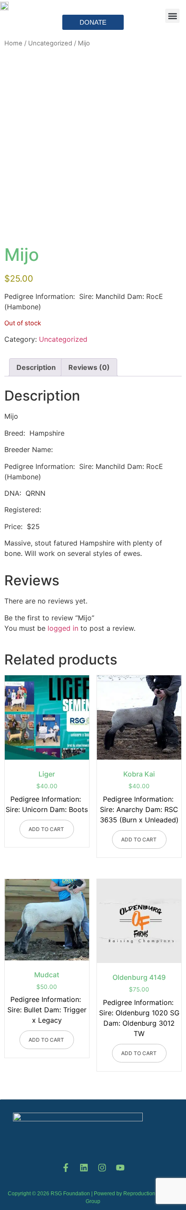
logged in (63, 628)
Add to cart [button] (46, 829)
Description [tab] (36, 367)
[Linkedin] (84, 1167)
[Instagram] (102, 1167)
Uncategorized (63, 339)
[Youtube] (120, 1167)
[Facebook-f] (65, 1167)
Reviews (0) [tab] (89, 367)
